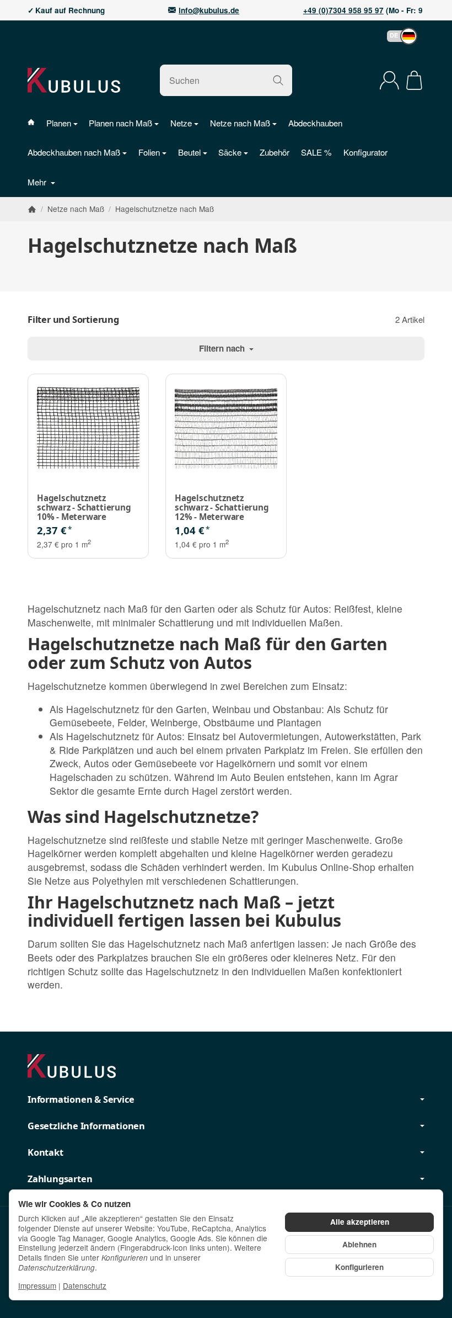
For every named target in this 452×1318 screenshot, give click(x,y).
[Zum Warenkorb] (414, 80)
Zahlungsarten (60, 1179)
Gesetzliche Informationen (86, 1126)
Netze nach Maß (240, 123)
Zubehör (274, 152)
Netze (181, 123)
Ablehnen (359, 1244)
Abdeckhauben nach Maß (74, 152)
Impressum (37, 1285)
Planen (58, 123)
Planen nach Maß (120, 123)
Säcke (229, 152)
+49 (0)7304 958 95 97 (343, 10)
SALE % (316, 152)
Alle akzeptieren (359, 1221)
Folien (149, 152)
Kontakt (45, 1152)
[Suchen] (278, 80)
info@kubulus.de (209, 10)
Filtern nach (223, 348)
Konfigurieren (359, 1267)
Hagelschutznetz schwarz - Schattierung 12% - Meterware (222, 507)
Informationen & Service (81, 1099)
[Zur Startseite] (74, 80)
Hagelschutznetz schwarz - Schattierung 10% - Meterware (84, 507)
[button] (397, 36)
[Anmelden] (389, 80)
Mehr (38, 182)
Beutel (189, 152)
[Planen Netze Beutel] (37, 122)
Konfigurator (365, 152)
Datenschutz (84, 1285)
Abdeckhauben (315, 123)
